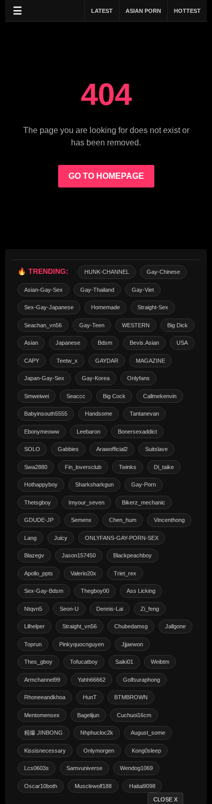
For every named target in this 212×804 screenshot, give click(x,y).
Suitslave (156, 449)
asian (31, 343)
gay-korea (96, 378)
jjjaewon (132, 644)
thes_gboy (38, 662)
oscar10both (40, 786)
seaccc (75, 396)
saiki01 (124, 662)
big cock (114, 396)
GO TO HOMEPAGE (106, 176)
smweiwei (36, 396)
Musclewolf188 (93, 786)
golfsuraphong (141, 680)
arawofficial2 (112, 449)
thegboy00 (95, 591)
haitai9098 (142, 786)
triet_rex (125, 573)
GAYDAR (106, 361)
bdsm (105, 343)
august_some (148, 733)
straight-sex (152, 307)
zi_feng (149, 609)
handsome (98, 413)
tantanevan (144, 413)
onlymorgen (98, 750)
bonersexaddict (137, 431)
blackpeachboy (132, 555)
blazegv (34, 555)
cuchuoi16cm (134, 715)
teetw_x (67, 361)
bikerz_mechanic (143, 502)
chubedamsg (131, 626)
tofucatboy (84, 662)
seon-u (69, 609)
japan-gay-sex (44, 378)
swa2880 (35, 467)
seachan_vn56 (43, 325)
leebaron (88, 431)
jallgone (175, 626)
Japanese (68, 343)
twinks (127, 467)
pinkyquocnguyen (81, 644)
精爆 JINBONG (43, 733)
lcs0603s (36, 768)
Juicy (60, 538)
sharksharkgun (94, 484)
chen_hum (122, 520)
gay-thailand (97, 290)
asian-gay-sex (43, 290)
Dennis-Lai (109, 609)
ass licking (141, 591)
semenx (81, 520)
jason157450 (79, 555)
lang (30, 538)
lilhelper (34, 626)
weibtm (160, 662)
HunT (90, 697)
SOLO (32, 449)
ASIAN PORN (143, 11)
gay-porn (143, 484)
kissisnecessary (45, 750)
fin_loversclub (83, 467)
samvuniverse (84, 768)
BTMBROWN (131, 697)
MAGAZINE (150, 361)
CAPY (31, 361)
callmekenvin (159, 396)
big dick (177, 325)
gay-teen (91, 325)
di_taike (164, 467)
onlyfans (138, 378)
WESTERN (136, 325)
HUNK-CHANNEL (106, 272)
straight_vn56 (79, 626)
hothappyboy (41, 484)
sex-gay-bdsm (43, 591)
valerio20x (83, 573)
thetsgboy (37, 502)
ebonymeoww (41, 431)
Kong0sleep (146, 750)
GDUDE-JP (39, 520)
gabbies (68, 449)
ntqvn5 (33, 609)
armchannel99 (42, 680)
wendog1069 (136, 768)
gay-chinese (163, 272)
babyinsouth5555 (45, 413)
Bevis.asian (144, 343)
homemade (105, 307)
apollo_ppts (38, 573)
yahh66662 (91, 680)
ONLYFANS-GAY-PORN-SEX (121, 538)
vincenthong (169, 520)
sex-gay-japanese (49, 307)
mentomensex (42, 715)
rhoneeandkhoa (44, 697)
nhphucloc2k (96, 733)
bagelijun (88, 715)
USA (182, 343)
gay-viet (143, 290)
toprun (33, 644)
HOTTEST (187, 11)
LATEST (102, 11)
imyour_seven (86, 502)
